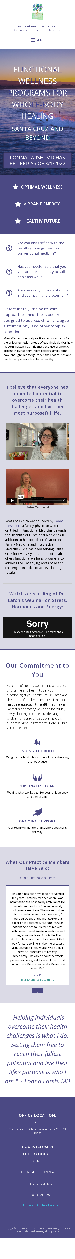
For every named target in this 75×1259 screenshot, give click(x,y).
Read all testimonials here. (37, 878)
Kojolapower (54, 1231)
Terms (42, 1228)
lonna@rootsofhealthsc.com (41, 1205)
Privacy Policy (53, 1228)
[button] (27, 1161)
